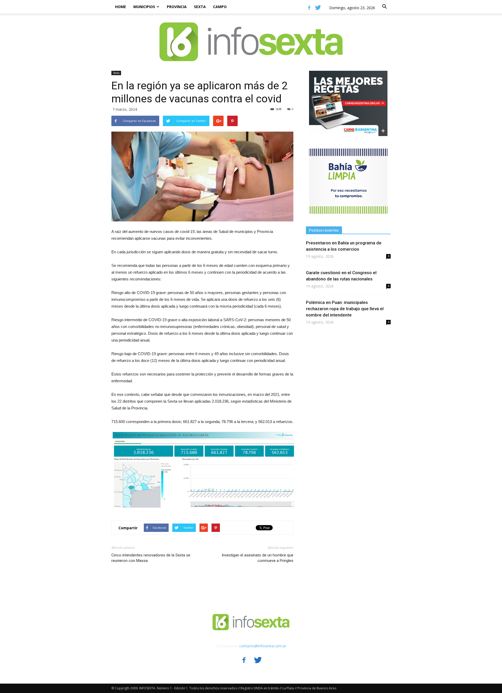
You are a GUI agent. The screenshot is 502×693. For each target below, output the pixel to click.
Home (120, 6)
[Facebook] (309, 7)
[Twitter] (318, 7)
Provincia (177, 6)
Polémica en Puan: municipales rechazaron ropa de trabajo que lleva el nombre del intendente (345, 309)
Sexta (200, 6)
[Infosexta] (251, 36)
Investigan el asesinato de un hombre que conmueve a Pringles (257, 558)
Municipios (144, 6)
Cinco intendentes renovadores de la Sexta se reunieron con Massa (150, 558)
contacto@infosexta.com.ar (262, 645)
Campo (220, 6)
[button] (384, 7)
